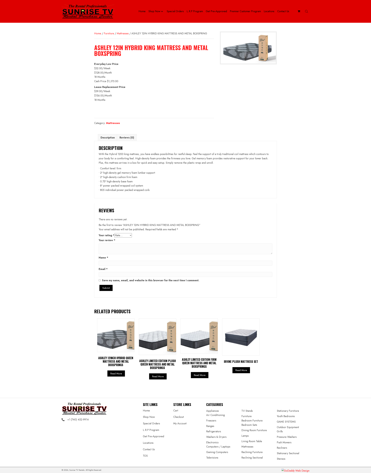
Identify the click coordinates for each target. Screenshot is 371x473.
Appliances (212, 411)
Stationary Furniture (288, 411)
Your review (107, 240)
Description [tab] (108, 137)
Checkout (178, 417)
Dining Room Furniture (254, 430)
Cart (175, 410)
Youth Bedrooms (286, 416)
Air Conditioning (215, 415)
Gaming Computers (217, 452)
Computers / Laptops (218, 447)
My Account (180, 423)
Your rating (106, 235)
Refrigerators (213, 431)
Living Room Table (251, 441)
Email (103, 269)
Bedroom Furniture (252, 420)
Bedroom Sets (249, 425)
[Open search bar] (306, 11)
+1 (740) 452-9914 (78, 419)
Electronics (212, 442)
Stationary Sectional (288, 453)
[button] (162, 11)
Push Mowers (284, 442)
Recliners (282, 448)
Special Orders (151, 423)
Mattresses (123, 33)
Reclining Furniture (252, 452)
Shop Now (149, 417)
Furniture (109, 33)
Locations (148, 443)
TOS (145, 456)
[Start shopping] (299, 11)
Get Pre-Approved (153, 436)
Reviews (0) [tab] (127, 137)
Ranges (210, 426)
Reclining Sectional (252, 458)
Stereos (281, 459)
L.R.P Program (151, 430)
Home (97, 33)
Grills (280, 431)
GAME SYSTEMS (286, 422)
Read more (116, 373)
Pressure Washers (287, 437)
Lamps (245, 436)
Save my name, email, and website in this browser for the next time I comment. (150, 280)
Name (103, 258)
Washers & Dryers (216, 437)
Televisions (212, 458)
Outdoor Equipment (288, 427)
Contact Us (149, 449)
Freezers (211, 420)
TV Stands (247, 411)
